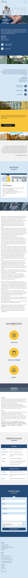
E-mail (3, 503)
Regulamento (8, 48)
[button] (4, 195)
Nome (3, 499)
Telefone (4, 508)
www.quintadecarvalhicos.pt (21, 155)
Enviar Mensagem (14, 529)
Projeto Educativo (19, 90)
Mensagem (4, 513)
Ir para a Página (8, 125)
